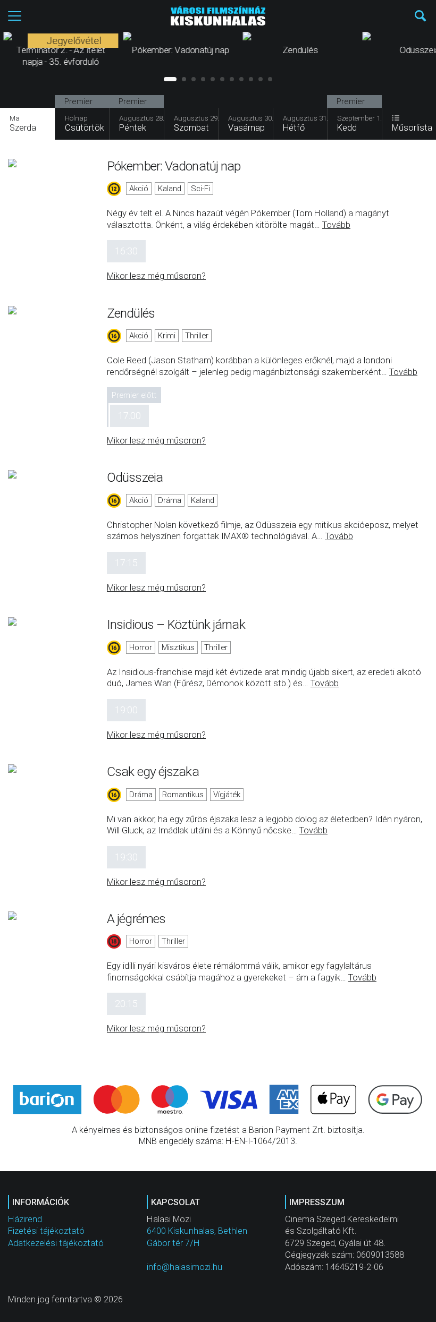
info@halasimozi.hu (184, 1267)
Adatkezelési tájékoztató (56, 1243)
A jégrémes (136, 918)
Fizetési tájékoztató (46, 1231)
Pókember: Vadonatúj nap (173, 166)
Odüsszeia (135, 477)
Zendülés (131, 313)
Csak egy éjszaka (153, 771)
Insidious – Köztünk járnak (176, 624)
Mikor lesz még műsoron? (156, 276)
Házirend (25, 1219)
